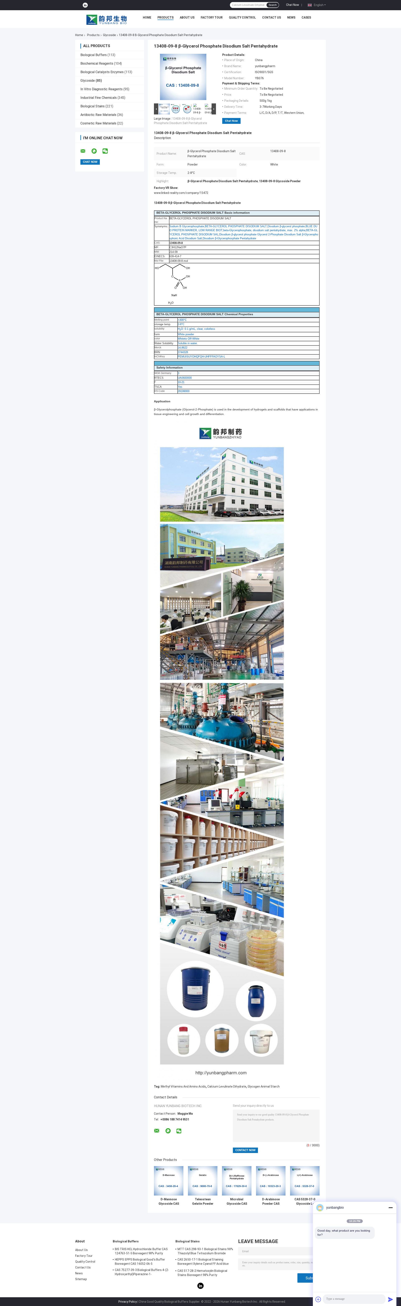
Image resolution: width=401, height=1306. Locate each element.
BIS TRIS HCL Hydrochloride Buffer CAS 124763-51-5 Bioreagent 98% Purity (141, 1251)
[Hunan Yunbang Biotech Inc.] (107, 18)
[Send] (390, 1299)
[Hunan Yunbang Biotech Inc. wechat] (108, 151)
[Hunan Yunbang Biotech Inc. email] (85, 151)
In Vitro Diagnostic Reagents (101, 89)
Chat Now (292, 4)
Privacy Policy (127, 1301)
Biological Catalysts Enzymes (102, 72)
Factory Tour (212, 17)
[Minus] (390, 1207)
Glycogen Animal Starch (264, 1086)
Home (147, 17)
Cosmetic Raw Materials (98, 123)
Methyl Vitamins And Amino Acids (183, 1086)
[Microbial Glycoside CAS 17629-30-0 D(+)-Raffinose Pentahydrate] (236, 1181)
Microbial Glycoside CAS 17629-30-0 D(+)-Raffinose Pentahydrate (237, 1202)
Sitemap (81, 1279)
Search (273, 5)
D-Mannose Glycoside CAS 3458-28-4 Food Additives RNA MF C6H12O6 (168, 1202)
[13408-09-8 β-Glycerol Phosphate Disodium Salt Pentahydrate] (183, 78)
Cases (306, 17)
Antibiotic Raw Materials (98, 115)
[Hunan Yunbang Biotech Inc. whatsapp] (96, 151)
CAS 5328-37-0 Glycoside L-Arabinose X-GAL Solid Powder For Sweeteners (305, 1202)
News (291, 17)
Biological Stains (92, 106)
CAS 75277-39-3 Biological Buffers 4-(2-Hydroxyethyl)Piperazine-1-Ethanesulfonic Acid (142, 1272)
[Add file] (318, 1299)
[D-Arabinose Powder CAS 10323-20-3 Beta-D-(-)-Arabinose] (271, 1181)
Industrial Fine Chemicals (98, 98)
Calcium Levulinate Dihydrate (226, 1086)
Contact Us (271, 17)
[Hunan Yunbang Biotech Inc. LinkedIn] (85, 5)
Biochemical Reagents (96, 63)
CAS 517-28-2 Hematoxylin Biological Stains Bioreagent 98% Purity (202, 1273)
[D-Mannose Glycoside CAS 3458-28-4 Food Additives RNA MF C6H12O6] (168, 1181)
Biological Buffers (93, 55)
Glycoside (109, 35)
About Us (187, 17)
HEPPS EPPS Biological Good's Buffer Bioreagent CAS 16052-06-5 (140, 1261)
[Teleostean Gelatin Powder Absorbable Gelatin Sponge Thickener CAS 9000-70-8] (202, 1181)
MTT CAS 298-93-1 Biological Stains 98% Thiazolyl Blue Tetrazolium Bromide (205, 1251)
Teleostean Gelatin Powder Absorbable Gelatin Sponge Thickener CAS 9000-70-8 (202, 1202)
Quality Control (242, 17)
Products (165, 17)
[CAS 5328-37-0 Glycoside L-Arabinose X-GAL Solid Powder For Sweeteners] (305, 1181)
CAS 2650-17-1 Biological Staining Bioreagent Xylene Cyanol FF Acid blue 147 (203, 1262)
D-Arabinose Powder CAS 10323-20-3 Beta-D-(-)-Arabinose (271, 1202)
